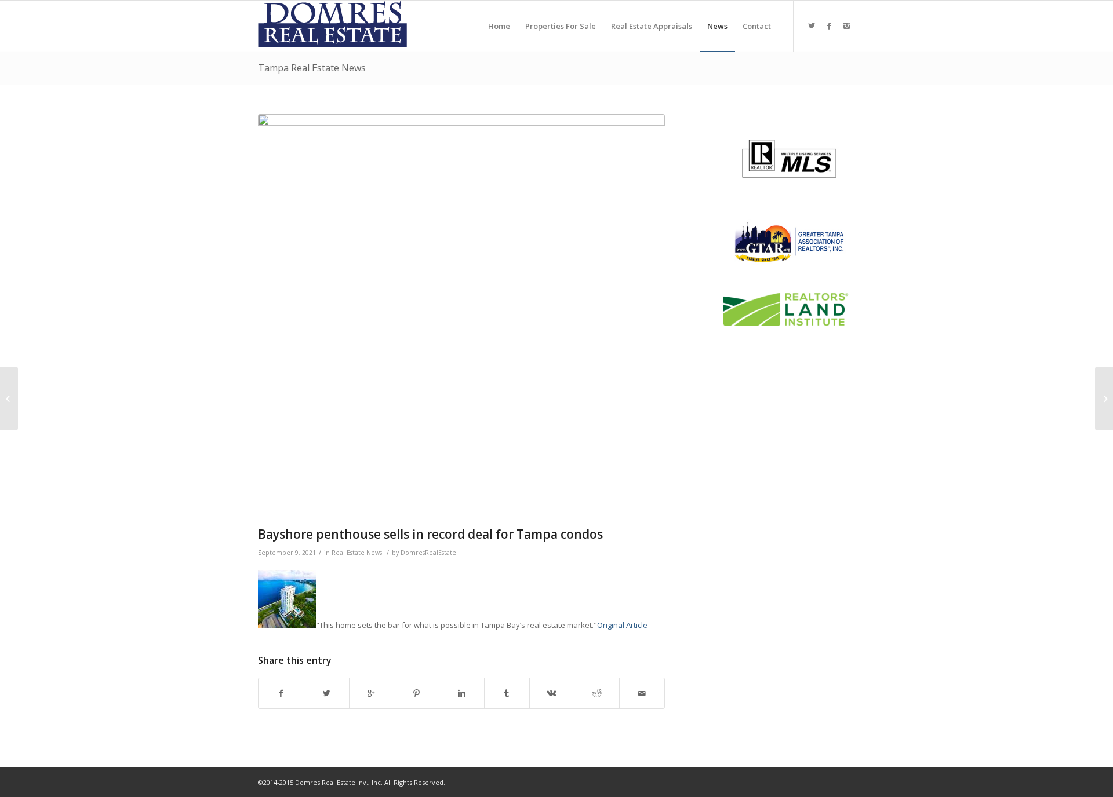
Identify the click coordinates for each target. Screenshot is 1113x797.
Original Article (622, 625)
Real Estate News (357, 553)
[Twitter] (811, 25)
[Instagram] (846, 25)
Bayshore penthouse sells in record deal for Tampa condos (430, 534)
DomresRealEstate (428, 553)
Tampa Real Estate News (312, 67)
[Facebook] (829, 25)
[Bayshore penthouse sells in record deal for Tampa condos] (461, 317)
